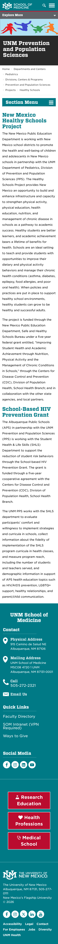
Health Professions (29, 821)
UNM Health (12, 935)
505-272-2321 (23, 685)
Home (6, 69)
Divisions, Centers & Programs (24, 79)
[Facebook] (6, 764)
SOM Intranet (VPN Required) (21, 726)
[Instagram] (15, 764)
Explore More (12, 15)
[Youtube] (32, 764)
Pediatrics (11, 74)
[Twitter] (23, 914)
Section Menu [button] (22, 102)
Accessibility (12, 924)
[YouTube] (40, 914)
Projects (10, 90)
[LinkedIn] (23, 764)
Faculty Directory (19, 716)
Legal (29, 924)
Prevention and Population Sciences (27, 84)
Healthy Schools (30, 90)
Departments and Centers (30, 69)
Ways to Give (15, 736)
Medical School (31, 841)
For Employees (14, 929)
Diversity (45, 929)
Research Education (30, 800)
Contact (42, 924)
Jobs (31, 929)
